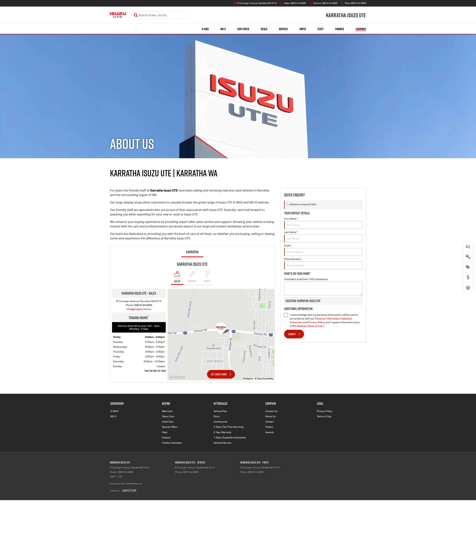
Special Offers (169, 427)
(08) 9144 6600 (143, 305)
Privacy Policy (316, 322)
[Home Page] (118, 15)
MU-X (223, 29)
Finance (339, 29)
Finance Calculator (172, 442)
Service (283, 29)
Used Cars (168, 421)
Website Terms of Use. (310, 326)
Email (288, 245)
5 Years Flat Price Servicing (229, 427)
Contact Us (271, 411)
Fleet (321, 29)
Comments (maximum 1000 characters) (306, 279)
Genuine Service (222, 442)
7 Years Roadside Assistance (230, 437)
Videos (269, 427)
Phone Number (293, 259)
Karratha (192, 252)
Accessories (220, 421)
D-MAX (205, 29)
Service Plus (220, 411)
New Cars (167, 411)
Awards (269, 432)
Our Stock (243, 29)
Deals (264, 29)
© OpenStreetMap (264, 378)
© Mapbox (248, 378)
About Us (270, 416)
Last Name (290, 232)
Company (361, 29)
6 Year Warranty (222, 432)
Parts (302, 29)
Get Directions (219, 374)
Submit (292, 334)
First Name (291, 218)
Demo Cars (168, 416)
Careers (269, 421)
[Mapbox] (177, 377)
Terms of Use (324, 416)
